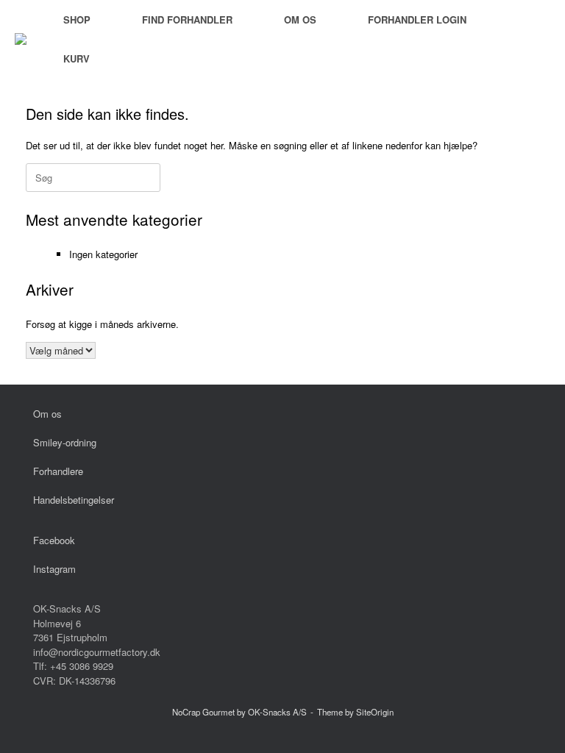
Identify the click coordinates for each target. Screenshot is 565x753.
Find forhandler (187, 19)
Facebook (54, 540)
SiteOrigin (375, 712)
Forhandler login (417, 19)
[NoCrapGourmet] (20, 39)
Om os (300, 19)
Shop (76, 19)
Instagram (54, 569)
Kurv (76, 58)
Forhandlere (58, 471)
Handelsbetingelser (73, 500)
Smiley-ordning (64, 442)
